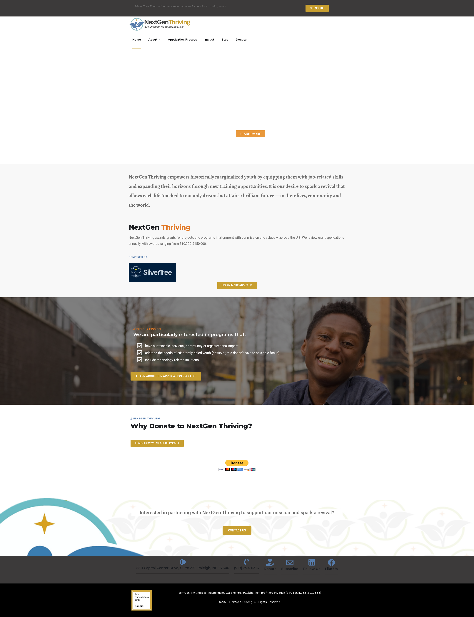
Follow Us (311, 569)
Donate (241, 40)
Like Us (331, 569)
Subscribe (289, 569)
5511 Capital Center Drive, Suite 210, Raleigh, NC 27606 (182, 568)
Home (136, 40)
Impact (209, 40)
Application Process (182, 40)
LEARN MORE (250, 134)
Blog (225, 40)
